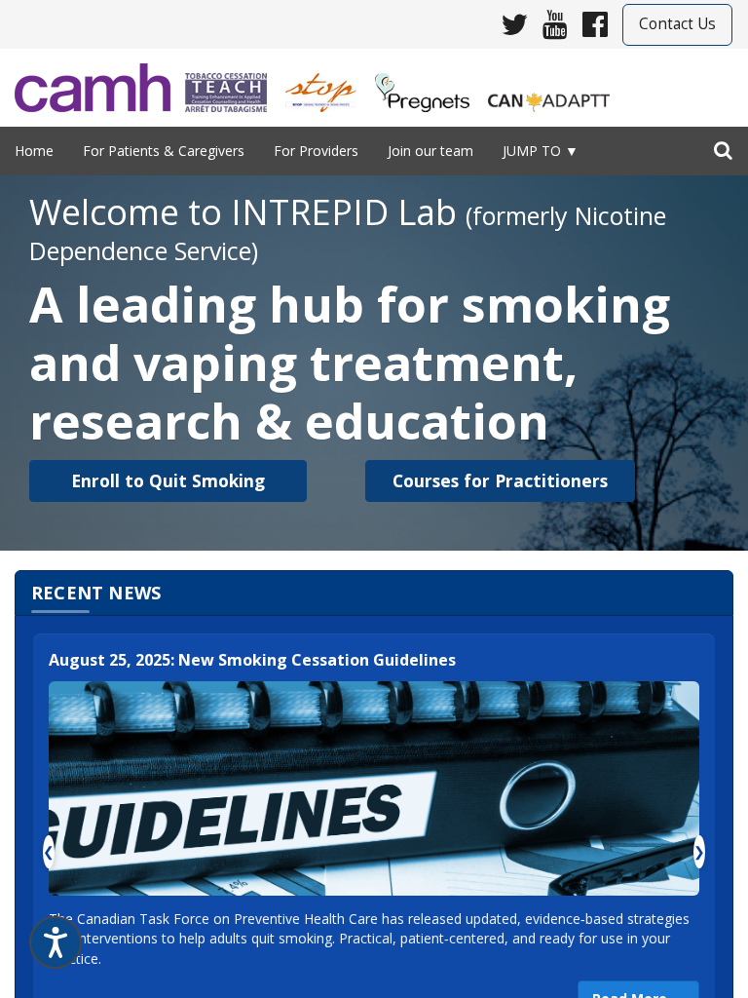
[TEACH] (233, 86)
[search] (723, 146)
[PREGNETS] (430, 86)
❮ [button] (49, 851)
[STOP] (328, 86)
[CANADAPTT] (556, 86)
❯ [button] (699, 851)
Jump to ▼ (541, 150)
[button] (168, 481)
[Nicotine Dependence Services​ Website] (100, 87)
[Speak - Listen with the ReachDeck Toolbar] (55, 942)
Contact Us (677, 24)
